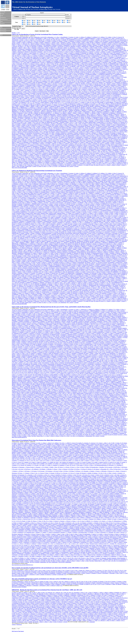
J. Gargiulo (36, 75)
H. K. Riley (51, 133)
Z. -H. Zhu (54, 166)
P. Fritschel (86, 73)
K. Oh (92, 119)
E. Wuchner (25, 163)
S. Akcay (57, 38)
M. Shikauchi (110, 141)
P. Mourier (25, 115)
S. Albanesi (67, 38)
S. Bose (86, 49)
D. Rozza (96, 134)
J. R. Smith (47, 143)
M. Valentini (49, 154)
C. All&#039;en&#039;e (89, 38)
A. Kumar (54, 97)
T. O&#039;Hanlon (98, 119)
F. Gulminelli (57, 81)
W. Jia (17, 90)
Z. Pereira (108, 125)
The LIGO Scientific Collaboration (20, 37)
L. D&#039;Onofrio (24, 67)
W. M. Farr (69, 70)
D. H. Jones (77, 90)
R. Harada (18, 83)
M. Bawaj (124, 43)
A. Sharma (53, 141)
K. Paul (52, 125)
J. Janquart (83, 89)
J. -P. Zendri (86, 165)
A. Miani (75, 111)
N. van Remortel (106, 155)
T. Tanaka (113, 147)
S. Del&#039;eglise (97, 63)
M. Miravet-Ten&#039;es (45, 113)
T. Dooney (44, 67)
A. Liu (27, 102)
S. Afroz (114, 37)
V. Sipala (123, 142)
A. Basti (114, 43)
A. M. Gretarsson (78, 79)
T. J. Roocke (34, 134)
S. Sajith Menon (57, 135)
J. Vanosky (80, 155)
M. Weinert (53, 161)
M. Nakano (87, 117)
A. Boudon (97, 49)
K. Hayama (95, 83)
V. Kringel (107, 95)
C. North (24, 119)
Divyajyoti (100, 66)
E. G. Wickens (113, 161)
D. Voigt (90, 158)
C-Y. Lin (102, 101)
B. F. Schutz (28, 139)
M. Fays (85, 70)
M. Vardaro (113, 155)
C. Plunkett (97, 127)
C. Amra (26, 39)
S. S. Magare (54, 105)
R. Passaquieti (109, 123)
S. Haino (45, 82)
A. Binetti (19, 47)
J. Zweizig (76, 166)
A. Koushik (74, 95)
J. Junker (122, 90)
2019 (54, 22)
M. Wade (23, 159)
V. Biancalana (105, 46)
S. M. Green (65, 79)
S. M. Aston (123, 41)
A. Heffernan (15, 85)
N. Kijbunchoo (22, 94)
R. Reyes (114, 131)
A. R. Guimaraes (43, 81)
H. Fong (114, 71)
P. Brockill (41, 50)
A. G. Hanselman (116, 82)
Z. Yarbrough (118, 163)
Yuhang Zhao (28, 166)
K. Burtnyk (26, 51)
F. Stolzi (97, 145)
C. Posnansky (20, 129)
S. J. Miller (112, 111)
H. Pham (61, 126)
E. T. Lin (107, 101)
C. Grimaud (120, 79)
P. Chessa (47, 57)
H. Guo (69, 81)
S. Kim (47, 94)
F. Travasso (87, 151)
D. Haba (33, 82)
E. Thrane (41, 150)
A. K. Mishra (63, 113)
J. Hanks (88, 82)
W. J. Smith (65, 143)
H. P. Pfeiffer (55, 126)
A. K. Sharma (60, 141)
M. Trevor (103, 151)
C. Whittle (106, 161)
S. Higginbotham (97, 85)
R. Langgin (81, 98)
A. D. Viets (27, 158)
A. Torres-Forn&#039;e (39, 151)
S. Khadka (87, 93)
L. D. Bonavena (20, 49)
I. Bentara (94, 45)
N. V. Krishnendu (115, 95)
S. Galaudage (33, 74)
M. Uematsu (96, 153)
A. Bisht (46, 47)
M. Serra (121, 139)
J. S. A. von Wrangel (106, 158)
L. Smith (53, 143)
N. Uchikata (72, 153)
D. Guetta (30, 81)
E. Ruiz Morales (113, 134)
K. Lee (76, 99)
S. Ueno (101, 153)
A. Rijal (42, 133)
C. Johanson (26, 90)
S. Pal (36, 122)
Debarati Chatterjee (65, 55)
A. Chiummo (99, 57)
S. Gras (30, 79)
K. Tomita (108, 150)
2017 (44, 22)
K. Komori (37, 95)
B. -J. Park (74, 123)
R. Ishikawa (119, 87)
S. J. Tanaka (107, 147)
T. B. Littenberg (22, 102)
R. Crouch (80, 61)
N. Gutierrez (22, 82)
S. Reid (80, 131)
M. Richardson (36, 133)
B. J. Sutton (78, 146)
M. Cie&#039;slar (35, 58)
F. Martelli (55, 107)
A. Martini (93, 107)
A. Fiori (55, 71)
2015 (34, 22)
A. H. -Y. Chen (114, 55)
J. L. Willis (52, 162)
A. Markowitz (39, 107)
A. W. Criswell (69, 61)
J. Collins (18, 59)
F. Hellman (21, 85)
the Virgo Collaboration (34, 37)
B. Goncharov (34, 78)
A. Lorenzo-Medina (108, 102)
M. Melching (77, 110)
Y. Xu (42, 163)
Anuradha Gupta (91, 81)
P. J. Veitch (48, 157)
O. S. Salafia (82, 135)
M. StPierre (102, 145)
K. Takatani (61, 147)
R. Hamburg (56, 82)
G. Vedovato (38, 157)
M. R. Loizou (74, 102)
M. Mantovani (84, 106)
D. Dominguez (15, 67)
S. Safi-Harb (35, 135)
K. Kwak (120, 97)
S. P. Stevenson (91, 145)
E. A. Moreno (97, 114)
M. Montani (70, 114)
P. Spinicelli (24, 145)
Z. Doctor (111, 66)
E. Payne (61, 125)
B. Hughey (31, 87)
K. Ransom (24, 131)
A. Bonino (51, 49)
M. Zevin (101, 165)
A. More (87, 114)
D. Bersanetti (33, 46)
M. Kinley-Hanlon (65, 94)
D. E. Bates (119, 43)
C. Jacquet (33, 89)
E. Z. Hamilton (63, 82)
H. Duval (100, 67)
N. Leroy (38, 101)
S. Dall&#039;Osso (34, 62)
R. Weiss (66, 161)
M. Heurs (79, 85)
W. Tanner (19, 149)
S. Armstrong (71, 41)
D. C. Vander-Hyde (120, 154)
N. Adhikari (94, 37)
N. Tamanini (90, 147)
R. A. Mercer (101, 110)
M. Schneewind (112, 138)
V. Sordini (88, 143)
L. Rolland (93, 133)
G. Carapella (76, 53)
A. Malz (37, 106)
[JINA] (5, 9)
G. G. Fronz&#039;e (101, 73)
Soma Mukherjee (72, 115)
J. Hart (65, 83)
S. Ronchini (28, 134)
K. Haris (38, 83)
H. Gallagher (44, 74)
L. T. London (81, 102)
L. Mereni (106, 110)
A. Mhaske (69, 111)
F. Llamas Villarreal (44, 102)
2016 (39, 22)
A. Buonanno (20, 51)
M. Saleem (102, 135)
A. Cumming (105, 61)
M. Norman (18, 119)
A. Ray (40, 131)
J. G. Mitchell (92, 113)
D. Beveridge (53, 46)
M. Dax (56, 63)
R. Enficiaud (80, 69)
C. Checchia (102, 55)
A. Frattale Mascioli (53, 73)
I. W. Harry (60, 83)
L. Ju (114, 90)
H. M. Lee (62, 99)
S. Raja (87, 130)
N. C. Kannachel (77, 91)
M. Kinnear (73, 94)
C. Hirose (123, 85)
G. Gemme (86, 75)
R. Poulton (26, 129)
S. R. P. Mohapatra (36, 114)
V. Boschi (81, 49)
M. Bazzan (39, 45)
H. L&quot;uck (71, 103)
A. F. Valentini (42, 154)
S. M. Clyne (85, 58)
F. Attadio (18, 42)
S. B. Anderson (38, 39)
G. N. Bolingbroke (118, 47)
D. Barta (74, 43)
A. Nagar (56, 117)
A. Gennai (91, 75)
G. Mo (24, 114)
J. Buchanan (111, 50)
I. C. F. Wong (111, 162)
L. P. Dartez (97, 62)
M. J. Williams (38, 162)
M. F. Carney (110, 53)
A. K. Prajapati (56, 129)
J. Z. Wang (68, 159)
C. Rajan (92, 130)
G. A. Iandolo (64, 87)
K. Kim (37, 94)
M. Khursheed (114, 93)
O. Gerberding (114, 75)
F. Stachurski (46, 145)
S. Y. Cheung (61, 57)
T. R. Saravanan (93, 137)
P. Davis (52, 63)
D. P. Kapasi (98, 91)
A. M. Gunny (64, 81)
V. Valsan (70, 154)
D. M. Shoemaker (33, 142)
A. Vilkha (40, 158)
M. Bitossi (51, 47)
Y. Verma (95, 157)
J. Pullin (19, 130)
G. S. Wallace (46, 159)
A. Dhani (110, 65)
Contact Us (2, 23)
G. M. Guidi (36, 81)
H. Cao (45, 53)
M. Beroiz (20, 46)
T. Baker (87, 42)
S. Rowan (82, 134)
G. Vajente (19, 154)
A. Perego (102, 125)
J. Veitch (43, 157)
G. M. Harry (54, 83)
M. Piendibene (111, 126)
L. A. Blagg (78, 47)
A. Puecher (14, 130)
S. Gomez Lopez (26, 78)
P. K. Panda (85, 122)
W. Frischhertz (80, 73)
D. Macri (37, 105)
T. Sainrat (50, 135)
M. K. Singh (97, 142)
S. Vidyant (21, 158)
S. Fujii (117, 73)
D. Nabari (45, 117)
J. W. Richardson (28, 133)
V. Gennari (97, 75)
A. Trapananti (81, 151)
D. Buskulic (39, 51)
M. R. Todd (78, 150)
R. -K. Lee (80, 99)
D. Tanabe (95, 147)
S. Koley (26, 95)
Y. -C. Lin (118, 101)
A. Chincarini (85, 57)
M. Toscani (53, 151)
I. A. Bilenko (118, 46)
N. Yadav (47, 163)
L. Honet (38, 86)
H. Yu (44, 165)
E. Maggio (67, 105)
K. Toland (91, 150)
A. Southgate (106, 143)
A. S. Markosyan (31, 107)
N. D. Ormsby (46, 121)
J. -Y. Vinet (60, 158)
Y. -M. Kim (52, 94)
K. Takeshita (73, 147)
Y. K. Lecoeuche (55, 99)
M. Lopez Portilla (99, 102)
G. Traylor (93, 151)
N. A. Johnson (39, 90)
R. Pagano (14, 122)
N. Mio (25, 113)
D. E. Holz (33, 86)
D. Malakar (116, 105)
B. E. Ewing (25, 70)
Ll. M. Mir (29, 113)
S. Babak (41, 42)
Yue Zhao (22, 166)
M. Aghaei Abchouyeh (21, 38)
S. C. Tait (30, 147)
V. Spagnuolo (118, 143)
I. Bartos (93, 43)
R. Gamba (55, 74)
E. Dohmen (124, 66)
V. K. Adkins (108, 37)
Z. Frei (60, 73)
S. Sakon (77, 135)
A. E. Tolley (97, 150)
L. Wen (77, 161)
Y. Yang (113, 163)
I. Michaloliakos (86, 111)
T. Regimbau (72, 131)
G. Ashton (96, 41)
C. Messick (42, 111)
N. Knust (97, 94)
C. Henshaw (74, 85)
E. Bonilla (39, 49)
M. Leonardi (26, 101)
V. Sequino (115, 139)
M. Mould (20, 115)
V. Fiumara (82, 71)
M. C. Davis (47, 63)
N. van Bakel (76, 154)
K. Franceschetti (27, 73)
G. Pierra (14, 127)
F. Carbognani (83, 53)
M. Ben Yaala (107, 45)
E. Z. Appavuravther (121, 39)
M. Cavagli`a (54, 54)
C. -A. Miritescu (55, 113)
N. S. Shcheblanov (96, 141)
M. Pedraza (71, 125)
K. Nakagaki (68, 117)
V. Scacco (59, 138)
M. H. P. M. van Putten (89, 155)
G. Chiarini (72, 57)
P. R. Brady (115, 49)
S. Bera (112, 45)
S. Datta (109, 62)
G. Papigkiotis (58, 123)
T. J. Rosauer (45, 134)
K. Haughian (82, 83)
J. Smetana (41, 143)
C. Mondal (58, 114)
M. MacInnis (118, 103)
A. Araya (28, 41)
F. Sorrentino (95, 143)
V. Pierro (19, 127)
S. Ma (102, 103)
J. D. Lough (29, 103)
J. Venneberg (62, 157)
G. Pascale (89, 123)
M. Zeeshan (73, 165)
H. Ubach (66, 153)
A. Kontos (50, 95)
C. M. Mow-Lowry (37, 115)
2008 (49, 20)
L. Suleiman (41, 146)
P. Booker (63, 49)
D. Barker (36, 43)
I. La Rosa (97, 98)
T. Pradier (50, 129)
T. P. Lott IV (23, 103)
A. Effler (35, 69)
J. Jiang (21, 90)
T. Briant (24, 50)
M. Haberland (39, 82)
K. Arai (23, 41)
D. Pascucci (95, 123)
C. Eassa (112, 67)
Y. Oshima (79, 121)
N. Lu (59, 103)
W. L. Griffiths (100, 79)
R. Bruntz (93, 50)
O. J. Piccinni (99, 126)
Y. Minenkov (20, 113)
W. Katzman (26, 93)
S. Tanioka (122, 147)
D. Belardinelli (66, 45)
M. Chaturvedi (82, 55)
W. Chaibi (91, 54)
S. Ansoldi (97, 39)
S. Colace (109, 58)
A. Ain (48, 38)
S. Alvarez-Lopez (119, 38)
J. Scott (45, 139)
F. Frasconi (45, 73)
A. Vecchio (31, 157)
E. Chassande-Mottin (49, 55)
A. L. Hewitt (85, 85)
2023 (24, 24)
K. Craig (39, 61)
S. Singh (107, 142)
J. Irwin (114, 87)
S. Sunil (68, 146)
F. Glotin (107, 77)
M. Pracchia (37, 129)
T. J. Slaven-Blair (35, 143)
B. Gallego (50, 74)
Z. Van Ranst (98, 155)
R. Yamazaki (88, 163)
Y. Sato (26, 138)
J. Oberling (55, 119)
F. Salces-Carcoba (90, 135)
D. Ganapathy (68, 74)
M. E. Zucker (70, 166)
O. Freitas (69, 73)
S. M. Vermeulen (102, 157)
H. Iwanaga (17, 89)
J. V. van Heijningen (54, 155)
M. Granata (19, 79)
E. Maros (45, 107)
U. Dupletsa (86, 67)
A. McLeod (48, 110)
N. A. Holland (26, 86)
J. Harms (49, 83)
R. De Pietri (67, 65)
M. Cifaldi (41, 58)
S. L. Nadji (50, 117)
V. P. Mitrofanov (104, 113)
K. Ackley (76, 37)
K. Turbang (50, 153)
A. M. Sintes (118, 142)
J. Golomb (19, 78)
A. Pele (76, 125)
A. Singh (86, 142)
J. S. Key (76, 93)
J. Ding (77, 66)
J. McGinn (27, 110)
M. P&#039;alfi (48, 122)
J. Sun (60, 146)
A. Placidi (74, 127)
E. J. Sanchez (32, 137)
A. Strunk (120, 145)
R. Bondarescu (28, 49)
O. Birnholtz (34, 47)
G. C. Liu (32, 102)
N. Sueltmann (34, 146)
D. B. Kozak (94, 95)
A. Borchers (69, 49)
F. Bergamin (118, 45)
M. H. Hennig (67, 85)
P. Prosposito (115, 129)
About (1, 21)
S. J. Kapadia (91, 91)
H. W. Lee (68, 99)
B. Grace (107, 78)
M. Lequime (33, 101)
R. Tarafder (50, 149)
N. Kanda (57, 91)
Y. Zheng (34, 166)
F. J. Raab (78, 130)
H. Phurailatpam (80, 126)
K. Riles (46, 133)
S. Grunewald (18, 81)
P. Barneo (47, 43)
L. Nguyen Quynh (73, 118)
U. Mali (16, 106)
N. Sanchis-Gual (54, 137)
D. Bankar (121, 42)
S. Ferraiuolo (27, 71)
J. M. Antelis (103, 39)
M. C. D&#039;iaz (121, 65)
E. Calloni (18, 53)
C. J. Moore (76, 114)
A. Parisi (70, 123)
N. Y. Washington (114, 159)
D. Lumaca (78, 103)
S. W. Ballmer (103, 42)
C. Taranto (55, 149)
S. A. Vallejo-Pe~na (57, 154)
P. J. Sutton (84, 146)
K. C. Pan (75, 122)
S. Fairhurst (53, 70)
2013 (24, 22)
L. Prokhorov (102, 129)
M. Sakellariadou (70, 135)
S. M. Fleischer (95, 71)
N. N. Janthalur (96, 89)
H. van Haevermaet (44, 155)
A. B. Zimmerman (62, 166)
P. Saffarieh (29, 135)
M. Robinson (82, 133)
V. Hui (43, 87)
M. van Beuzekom (84, 154)
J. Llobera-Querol (53, 102)
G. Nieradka (95, 118)
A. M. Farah (60, 70)
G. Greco (53, 79)
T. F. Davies (31, 63)
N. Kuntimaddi (99, 97)
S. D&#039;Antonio (75, 62)
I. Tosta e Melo (60, 151)
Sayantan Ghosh (25, 77)
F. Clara (51, 58)
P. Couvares (21, 61)
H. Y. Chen (14, 57)
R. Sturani (125, 145)
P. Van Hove (63, 155)
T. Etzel (124, 69)
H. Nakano (81, 117)
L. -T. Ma (98, 103)
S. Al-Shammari (105, 38)
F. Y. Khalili (93, 93)
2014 (29, 22)
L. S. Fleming (102, 71)
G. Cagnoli (96, 51)
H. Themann (84, 149)
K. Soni (80, 143)
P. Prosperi (108, 129)
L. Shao (49, 141)
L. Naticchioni (27, 118)
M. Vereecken (74, 157)
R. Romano (113, 133)
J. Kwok (14, 98)
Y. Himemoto (112, 85)
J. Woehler (92, 162)
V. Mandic (45, 106)
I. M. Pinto (43, 127)
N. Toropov (30, 151)
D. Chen (120, 55)
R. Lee (85, 99)
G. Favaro (75, 70)
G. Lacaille (19, 98)
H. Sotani (100, 143)
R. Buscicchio (32, 51)
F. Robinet (75, 133)
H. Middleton (106, 111)
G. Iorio (100, 87)
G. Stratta (108, 145)
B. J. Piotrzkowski (55, 127)
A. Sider (54, 142)
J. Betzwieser (46, 46)
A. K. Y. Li (73, 101)
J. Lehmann (112, 99)
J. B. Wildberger (121, 161)
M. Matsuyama (62, 109)
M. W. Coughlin (105, 59)
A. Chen (108, 55)
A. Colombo (30, 59)
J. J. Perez (113, 125)
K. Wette (88, 161)
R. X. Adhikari (101, 37)
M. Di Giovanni (51, 66)
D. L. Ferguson (119, 70)
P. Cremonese (62, 61)
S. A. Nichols (81, 118)
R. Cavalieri (60, 54)
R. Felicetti (106, 70)
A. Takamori (49, 147)
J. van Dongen (30, 155)
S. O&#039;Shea (72, 121)
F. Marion (120, 106)
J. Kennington (62, 93)
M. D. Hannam (99, 82)
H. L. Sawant (49, 138)
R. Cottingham (97, 59)
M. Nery (57, 118)
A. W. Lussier (92, 103)
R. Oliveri (122, 119)
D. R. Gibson (78, 77)
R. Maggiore (73, 105)
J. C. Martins (100, 107)
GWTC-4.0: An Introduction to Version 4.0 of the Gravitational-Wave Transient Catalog (37, 34)
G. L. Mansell (64, 106)
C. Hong (43, 86)
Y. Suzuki (94, 146)
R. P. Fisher (70, 71)
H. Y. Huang (121, 86)
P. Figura (51, 71)
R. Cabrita (71, 51)
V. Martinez (88, 107)
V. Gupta (124, 81)
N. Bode (100, 47)
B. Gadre (22, 74)
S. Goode (60, 78)
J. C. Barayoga (23, 43)
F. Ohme (118, 119)
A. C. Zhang (107, 165)
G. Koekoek (124, 94)
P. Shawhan (89, 141)
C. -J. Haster (76, 83)
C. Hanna (92, 82)
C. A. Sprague (30, 145)
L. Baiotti (73, 42)
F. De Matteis (32, 65)
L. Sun (64, 146)
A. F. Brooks (55, 50)
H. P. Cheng (42, 57)
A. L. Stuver (15, 146)
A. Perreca (17, 126)
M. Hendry (55, 85)
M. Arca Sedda (40, 41)
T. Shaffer (24, 141)
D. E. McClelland (97, 109)
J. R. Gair (27, 74)
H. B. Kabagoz (18, 91)
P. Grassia (35, 79)
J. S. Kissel (79, 94)
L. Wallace (52, 159)
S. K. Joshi (107, 90)
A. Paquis (65, 123)
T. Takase (55, 147)
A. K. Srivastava (38, 145)
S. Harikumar (32, 83)
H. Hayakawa (89, 83)
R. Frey (74, 73)
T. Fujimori (122, 73)
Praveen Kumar (60, 97)
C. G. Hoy (79, 86)
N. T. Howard (66, 86)
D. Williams (32, 162)
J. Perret (22, 126)
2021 (64, 22)
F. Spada (112, 143)
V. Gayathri (75, 75)
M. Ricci (14, 133)
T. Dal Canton (26, 62)
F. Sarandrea (86, 137)
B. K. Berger (124, 45)
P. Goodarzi (55, 78)
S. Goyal (102, 78)
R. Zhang (118, 165)
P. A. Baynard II (32, 45)
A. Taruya (61, 149)
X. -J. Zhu (49, 166)
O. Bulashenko (118, 50)
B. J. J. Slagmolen (19, 143)
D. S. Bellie (78, 45)
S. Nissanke (113, 118)
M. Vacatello (118, 153)
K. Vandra (36, 155)
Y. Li (90, 101)
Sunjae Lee (96, 99)
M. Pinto (48, 127)
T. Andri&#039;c (85, 39)
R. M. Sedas (56, 139)
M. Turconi (56, 153)
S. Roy (86, 134)
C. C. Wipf (82, 162)
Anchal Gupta (83, 81)
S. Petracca (43, 126)
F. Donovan (32, 67)
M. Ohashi (106, 119)
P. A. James (67, 89)
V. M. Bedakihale (46, 45)
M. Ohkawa (112, 119)
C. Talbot (78, 147)
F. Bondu (34, 49)
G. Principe (84, 129)
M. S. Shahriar (36, 141)
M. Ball (91, 42)
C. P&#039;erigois (120, 125)
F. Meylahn (64, 111)
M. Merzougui (28, 111)
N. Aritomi (59, 41)
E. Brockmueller (48, 50)
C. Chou (105, 57)
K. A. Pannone (121, 122)
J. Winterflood (76, 162)
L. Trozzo (18, 153)
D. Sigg (63, 142)
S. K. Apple (18, 41)
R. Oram (40, 121)
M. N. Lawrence (16, 99)
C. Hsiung (106, 86)
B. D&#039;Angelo (58, 62)
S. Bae (57, 42)
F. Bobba (95, 47)
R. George (107, 75)
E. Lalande (38, 98)
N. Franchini (35, 73)
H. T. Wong (105, 162)
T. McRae (54, 110)
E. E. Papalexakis (45, 123)
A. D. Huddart (25, 87)
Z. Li (93, 101)
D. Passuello (122, 123)
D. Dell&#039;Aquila (113, 63)
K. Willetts (25, 162)
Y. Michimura (99, 111)
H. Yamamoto (53, 163)
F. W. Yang (98, 163)
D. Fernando (20, 71)
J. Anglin (92, 39)
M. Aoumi (113, 39)
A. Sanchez (25, 137)
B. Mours (30, 115)
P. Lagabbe (24, 98)
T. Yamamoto (75, 163)
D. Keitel (57, 93)
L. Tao (24, 149)
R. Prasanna (68, 129)
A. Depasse (54, 65)
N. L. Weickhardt (46, 161)
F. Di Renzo (94, 66)
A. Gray (39, 79)
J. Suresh (73, 146)
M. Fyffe (17, 74)
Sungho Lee (90, 99)
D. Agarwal (119, 37)
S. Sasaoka (109, 137)
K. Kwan (125, 97)
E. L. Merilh (118, 110)
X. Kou (69, 95)
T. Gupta (119, 81)
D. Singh (91, 142)
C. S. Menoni (90, 110)
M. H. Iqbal (109, 87)
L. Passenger (116, 123)
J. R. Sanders (61, 137)
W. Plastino (91, 127)
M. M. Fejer (100, 70)
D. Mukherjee (53, 115)
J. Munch (117, 115)
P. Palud (67, 122)
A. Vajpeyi (25, 154)
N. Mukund (99, 115)
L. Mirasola (35, 113)
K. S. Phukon (73, 126)
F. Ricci (125, 131)
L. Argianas (54, 41)
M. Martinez (82, 107)
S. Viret (65, 158)
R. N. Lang (71, 98)
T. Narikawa (15, 118)
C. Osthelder (90, 121)
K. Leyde (67, 101)
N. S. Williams (46, 162)
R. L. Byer (49, 51)
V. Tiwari (72, 150)
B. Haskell (69, 83)
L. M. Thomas (114, 149)
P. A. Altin (111, 38)
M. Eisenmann (51, 69)
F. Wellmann (72, 161)
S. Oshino (84, 121)
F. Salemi (108, 135)
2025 (34, 24)
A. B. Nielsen (88, 118)
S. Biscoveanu (40, 47)
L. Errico (91, 69)
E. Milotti (124, 111)
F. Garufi (47, 75)
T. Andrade (63, 39)
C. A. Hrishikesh (86, 86)
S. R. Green (71, 79)
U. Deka (82, 63)
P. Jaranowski (108, 89)
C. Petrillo (49, 126)
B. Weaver (24, 161)
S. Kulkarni (37, 97)
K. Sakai (63, 135)
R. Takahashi (43, 147)
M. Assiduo (105, 41)
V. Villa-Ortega (46, 158)
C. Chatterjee (57, 55)
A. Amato (21, 39)
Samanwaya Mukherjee (62, 115)
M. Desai (85, 65)
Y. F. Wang (80, 159)
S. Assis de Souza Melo (114, 41)
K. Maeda (42, 105)
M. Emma (70, 69)
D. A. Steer (52, 145)
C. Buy (44, 51)
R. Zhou (44, 166)
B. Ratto (36, 131)
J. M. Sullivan (48, 146)
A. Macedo (112, 103)
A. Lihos (97, 101)
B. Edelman (20, 69)
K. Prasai (62, 129)
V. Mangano (52, 106)
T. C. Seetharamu (63, 139)
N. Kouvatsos (80, 95)
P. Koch (109, 94)
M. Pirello (62, 127)
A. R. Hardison (25, 83)
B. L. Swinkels (101, 146)
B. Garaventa (81, 74)
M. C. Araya (34, 41)
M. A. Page (20, 122)
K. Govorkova (96, 78)
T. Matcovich (45, 109)
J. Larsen (103, 98)
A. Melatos (70, 110)
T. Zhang (123, 165)
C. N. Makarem (109, 105)
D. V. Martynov (107, 107)
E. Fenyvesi (112, 70)
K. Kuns (94, 97)
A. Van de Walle (22, 155)
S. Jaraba (102, 89)
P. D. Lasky (118, 98)
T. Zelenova (79, 165)
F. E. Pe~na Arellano (83, 125)
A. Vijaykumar (33, 158)
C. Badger (53, 42)
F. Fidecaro (45, 71)
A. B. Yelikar (19, 165)
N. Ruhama (106, 134)
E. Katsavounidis (19, 93)
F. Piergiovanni (118, 126)
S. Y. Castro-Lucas (40, 54)
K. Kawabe (38, 93)
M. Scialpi (40, 139)
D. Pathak (18, 125)
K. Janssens (89, 89)
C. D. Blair (84, 47)
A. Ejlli (65, 69)
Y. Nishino (100, 118)
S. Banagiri (110, 42)
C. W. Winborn (68, 162)
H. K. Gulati (50, 81)
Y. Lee (101, 99)
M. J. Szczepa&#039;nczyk (115, 146)
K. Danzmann (83, 62)
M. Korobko (57, 95)
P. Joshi (102, 90)
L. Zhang (113, 165)
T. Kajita (24, 91)
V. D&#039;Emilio (40, 65)
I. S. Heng (60, 85)
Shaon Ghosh (32, 77)
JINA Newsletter (3, 29)
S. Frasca (40, 73)
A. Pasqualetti (102, 123)
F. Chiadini (67, 57)
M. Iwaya (22, 89)
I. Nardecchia (124, 117)
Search (1, 15)
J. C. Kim (33, 94)
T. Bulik (124, 50)
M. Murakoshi (26, 117)
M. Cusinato (117, 61)
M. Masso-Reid (20, 109)
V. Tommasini (115, 150)
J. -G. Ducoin (75, 67)
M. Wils (62, 162)
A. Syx (106, 146)
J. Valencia (36, 154)
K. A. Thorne (35, 150)
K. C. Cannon (40, 53)
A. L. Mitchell (85, 113)
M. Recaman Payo (63, 131)
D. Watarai (121, 159)
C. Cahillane (102, 51)
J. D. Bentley (100, 45)
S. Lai (34, 98)
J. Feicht (95, 70)
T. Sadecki (18, 135)
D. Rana (14, 131)
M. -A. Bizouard (58, 47)
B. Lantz (87, 98)
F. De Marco (20, 65)
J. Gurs (17, 82)
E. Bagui (68, 42)
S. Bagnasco (63, 42)
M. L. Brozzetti (76, 50)
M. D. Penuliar (96, 125)
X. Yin (24, 165)
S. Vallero (65, 154)
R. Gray (48, 79)
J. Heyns (91, 85)
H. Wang (63, 159)
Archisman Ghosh (16, 77)
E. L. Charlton (34, 55)
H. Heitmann (124, 83)
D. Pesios (38, 126)
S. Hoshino (48, 86)
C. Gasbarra (58, 75)
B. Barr (57, 43)
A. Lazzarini (34, 99)
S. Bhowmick (98, 46)
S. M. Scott (49, 139)
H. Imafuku (84, 87)
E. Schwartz (34, 139)
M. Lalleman (45, 98)
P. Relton (92, 131)
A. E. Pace (124, 121)
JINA (1, 27)
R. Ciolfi (47, 58)
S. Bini (24, 47)
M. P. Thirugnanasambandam (104, 149)
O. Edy (30, 69)
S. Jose (98, 90)
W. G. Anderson (47, 39)
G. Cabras (65, 51)
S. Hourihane (59, 86)
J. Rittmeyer (63, 133)
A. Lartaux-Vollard (110, 98)
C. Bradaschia (109, 49)
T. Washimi (106, 159)
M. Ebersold (117, 67)
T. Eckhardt (123, 67)
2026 (39, 24)
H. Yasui (124, 163)
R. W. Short (40, 142)
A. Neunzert (62, 118)
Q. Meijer (65, 110)
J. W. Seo (110, 139)
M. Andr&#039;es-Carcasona (74, 39)
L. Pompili (113, 127)
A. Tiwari (57, 150)
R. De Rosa (73, 65)
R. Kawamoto (45, 93)
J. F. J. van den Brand (100, 154)
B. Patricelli (33, 125)
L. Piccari (92, 126)
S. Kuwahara (114, 97)
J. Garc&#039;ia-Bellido (90, 74)
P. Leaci (45, 99)
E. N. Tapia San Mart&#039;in (39, 149)
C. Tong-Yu (17, 151)
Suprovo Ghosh (48, 77)
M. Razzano (52, 131)
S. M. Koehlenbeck (116, 94)
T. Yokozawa (36, 165)
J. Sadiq (24, 135)
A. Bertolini (40, 46)
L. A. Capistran (51, 53)
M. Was (101, 159)
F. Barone (53, 43)
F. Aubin (23, 42)
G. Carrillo (122, 53)
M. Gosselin (77, 78)
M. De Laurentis (88, 63)
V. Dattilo (114, 62)
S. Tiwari (67, 150)
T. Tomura (121, 150)
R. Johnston (66, 90)
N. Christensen (118, 57)
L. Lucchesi (64, 103)
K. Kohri (14, 95)
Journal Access (3, 17)
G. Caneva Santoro (31, 53)
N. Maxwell (76, 109)
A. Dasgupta (104, 62)
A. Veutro (114, 157)
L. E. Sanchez (46, 137)
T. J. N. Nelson (50, 118)
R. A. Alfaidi (74, 38)
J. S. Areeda (47, 41)
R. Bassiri (109, 43)
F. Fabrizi (38, 70)
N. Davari (125, 62)
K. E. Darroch (91, 62)
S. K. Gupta (113, 81)
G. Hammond (70, 82)
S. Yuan (48, 165)
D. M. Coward (28, 61)
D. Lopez (92, 102)
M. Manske (77, 106)
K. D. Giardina (71, 77)
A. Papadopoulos (36, 123)
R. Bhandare (72, 46)
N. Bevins (66, 46)
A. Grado (112, 78)
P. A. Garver (52, 75)
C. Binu (28, 47)
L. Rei (76, 131)
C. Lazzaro (39, 99)
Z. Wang (86, 159)
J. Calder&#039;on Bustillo (117, 51)
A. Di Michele (72, 66)
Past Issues (2, 13)
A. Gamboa (61, 74)
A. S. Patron (39, 125)
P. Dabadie (122, 61)
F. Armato (65, 41)
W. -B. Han (77, 82)
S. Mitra (98, 113)
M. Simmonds (74, 142)
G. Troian (122, 151)
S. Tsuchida (38, 153)
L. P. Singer (81, 142)
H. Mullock (111, 115)
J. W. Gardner (22, 75)
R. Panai (80, 122)
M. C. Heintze (107, 83)
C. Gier (90, 77)
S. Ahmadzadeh (38, 38)
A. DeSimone (97, 65)
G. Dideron (19, 66)
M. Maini (92, 105)
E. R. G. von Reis (96, 158)
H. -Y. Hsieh (100, 86)
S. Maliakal (21, 106)
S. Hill (107, 85)
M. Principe (90, 129)
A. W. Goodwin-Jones (68, 78)
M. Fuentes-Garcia (110, 73)
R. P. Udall (84, 153)
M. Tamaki (83, 147)
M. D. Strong (114, 145)
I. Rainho (83, 130)
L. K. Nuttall (43, 119)
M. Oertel (69, 119)
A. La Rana (92, 98)
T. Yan (93, 163)
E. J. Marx (113, 107)
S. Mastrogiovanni (37, 109)
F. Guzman (28, 82)
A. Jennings (124, 89)
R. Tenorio (77, 149)
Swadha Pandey (100, 122)
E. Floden (108, 71)
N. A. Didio (26, 66)
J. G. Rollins (99, 133)
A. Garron (41, 75)
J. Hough (54, 86)
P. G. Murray (34, 117)
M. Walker (39, 159)
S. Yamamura (82, 163)
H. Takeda (66, 147)
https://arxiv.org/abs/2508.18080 (19, 167)
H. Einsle (45, 69)
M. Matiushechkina (53, 109)
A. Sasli (114, 137)
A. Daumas (119, 62)
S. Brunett (82, 50)
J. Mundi (122, 115)
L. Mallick (31, 106)
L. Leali (49, 99)
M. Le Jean (123, 99)
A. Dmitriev (106, 66)
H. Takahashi (36, 147)
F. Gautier (69, 75)
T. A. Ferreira (39, 71)
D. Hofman (20, 86)
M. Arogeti (82, 41)
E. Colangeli (115, 58)
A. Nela (39, 118)
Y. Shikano (104, 141)
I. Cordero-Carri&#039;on (65, 59)
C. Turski (61, 153)
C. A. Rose (51, 134)
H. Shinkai (122, 141)
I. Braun (19, 50)
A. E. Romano (106, 133)
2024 (29, 24)
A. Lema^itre (15, 101)
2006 (39, 20)
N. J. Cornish (80, 59)
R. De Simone (104, 65)
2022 (69, 22)
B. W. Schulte (21, 139)
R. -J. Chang (23, 55)
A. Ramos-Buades (123, 130)
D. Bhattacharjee (84, 46)
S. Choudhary (110, 57)
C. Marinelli (104, 106)
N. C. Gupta (103, 81)
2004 (29, 20)
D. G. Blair (90, 47)
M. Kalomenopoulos (42, 91)
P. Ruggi (101, 134)
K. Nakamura (75, 117)
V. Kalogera (34, 91)
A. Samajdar (19, 137)
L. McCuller (112, 109)
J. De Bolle (61, 63)
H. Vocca (85, 158)
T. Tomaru (103, 150)
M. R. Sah (41, 135)
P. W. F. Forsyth (19, 73)
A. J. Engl (86, 69)
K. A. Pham (66, 126)
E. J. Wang (58, 159)
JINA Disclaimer (3, 31)
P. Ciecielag (27, 58)
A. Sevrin (19, 141)
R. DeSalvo (90, 65)
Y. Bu (102, 50)
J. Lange (76, 98)
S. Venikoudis (55, 157)
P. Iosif (104, 87)
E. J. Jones (88, 90)
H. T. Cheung (54, 57)
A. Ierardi (75, 87)
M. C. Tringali (109, 151)
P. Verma (91, 157)
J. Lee (72, 99)
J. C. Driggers (68, 67)
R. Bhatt (78, 46)
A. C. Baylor (25, 45)
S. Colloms (23, 59)
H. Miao (80, 111)
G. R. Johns (33, 90)
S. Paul (56, 125)
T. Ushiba (112, 153)
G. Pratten (78, 129)
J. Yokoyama (30, 165)
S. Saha (46, 135)
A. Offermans (75, 119)
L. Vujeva (114, 158)
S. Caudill (48, 54)
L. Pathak (23, 125)
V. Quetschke (65, 130)
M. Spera (18, 145)
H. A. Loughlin (36, 103)
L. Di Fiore (37, 66)
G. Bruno (88, 50)
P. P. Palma (55, 122)
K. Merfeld (112, 110)
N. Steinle (57, 145)
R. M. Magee (61, 105)
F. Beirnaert (54, 45)
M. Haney (82, 82)
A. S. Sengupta (92, 139)
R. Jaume (114, 89)
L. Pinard (38, 127)
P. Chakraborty (98, 54)
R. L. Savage (36, 138)
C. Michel (92, 111)
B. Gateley (64, 75)
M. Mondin (64, 114)
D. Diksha (65, 66)
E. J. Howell (73, 86)
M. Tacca (19, 147)
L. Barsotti (62, 43)
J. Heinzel (118, 83)
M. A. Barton (87, 43)
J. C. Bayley (18, 45)
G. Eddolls (14, 69)
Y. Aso (100, 41)
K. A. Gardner (29, 75)
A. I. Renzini (97, 131)
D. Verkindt (80, 157)
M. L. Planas (85, 127)
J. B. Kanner (84, 91)
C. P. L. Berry (26, 46)
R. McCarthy (89, 109)
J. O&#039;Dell (63, 119)
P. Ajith (52, 38)
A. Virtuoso (70, 158)
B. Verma (86, 157)
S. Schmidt (99, 138)
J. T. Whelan (94, 161)
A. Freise (64, 73)
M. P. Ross (67, 134)
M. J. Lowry (55, 103)
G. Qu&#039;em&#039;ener (54, 130)
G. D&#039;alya (49, 62)
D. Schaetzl (65, 138)
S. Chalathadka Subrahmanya (117, 54)
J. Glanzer (101, 77)
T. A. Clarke (67, 58)
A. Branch (121, 49)
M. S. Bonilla (45, 49)
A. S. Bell (72, 45)
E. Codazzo (96, 58)
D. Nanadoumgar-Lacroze (97, 117)
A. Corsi (86, 59)
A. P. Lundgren (84, 103)
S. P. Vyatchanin (120, 158)
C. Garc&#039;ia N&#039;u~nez (105, 74)
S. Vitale (75, 158)
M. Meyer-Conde (57, 111)
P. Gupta (108, 81)
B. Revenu (109, 131)
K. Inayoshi (90, 87)
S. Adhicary (82, 37)
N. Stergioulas (78, 145)
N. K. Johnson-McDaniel (49, 90)
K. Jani (78, 89)
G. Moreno (103, 114)
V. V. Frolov (92, 73)
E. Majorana (102, 105)
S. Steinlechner (71, 145)
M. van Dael (92, 154)
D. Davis (37, 63)
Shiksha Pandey (92, 122)
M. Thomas (121, 149)
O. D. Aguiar (31, 38)
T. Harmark (43, 83)
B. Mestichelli (49, 111)
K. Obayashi (50, 119)
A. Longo (87, 102)
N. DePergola (60, 65)
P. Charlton (40, 55)
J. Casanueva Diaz (25, 54)
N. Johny (72, 90)
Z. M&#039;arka (23, 107)
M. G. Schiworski (86, 138)
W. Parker (84, 123)
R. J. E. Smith (58, 143)
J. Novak (29, 119)
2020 (59, 22)
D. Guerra (24, 81)
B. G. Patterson (46, 125)
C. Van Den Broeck (110, 154)
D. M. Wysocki (32, 163)
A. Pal (33, 122)
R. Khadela (81, 93)
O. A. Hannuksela (107, 82)
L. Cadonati (90, 51)
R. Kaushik (32, 93)
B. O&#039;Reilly (33, 121)
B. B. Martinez (75, 107)
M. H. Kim (42, 94)
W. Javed (119, 89)
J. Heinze (113, 83)
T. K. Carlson (103, 53)
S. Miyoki (19, 114)
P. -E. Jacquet (39, 89)
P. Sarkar (104, 137)
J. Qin (45, 130)
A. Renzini (103, 131)
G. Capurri (70, 53)
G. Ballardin (97, 42)
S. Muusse (39, 117)
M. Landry (59, 98)
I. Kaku (29, 91)
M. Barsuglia (68, 43)
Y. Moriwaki (116, 114)
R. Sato (22, 138)
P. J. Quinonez (72, 130)
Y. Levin (63, 101)
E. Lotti (18, 103)
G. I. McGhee (21, 110)
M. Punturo (24, 130)
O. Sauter (31, 138)
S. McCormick (104, 109)
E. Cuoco (111, 61)
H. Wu (20, 163)
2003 (24, 20)
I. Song (75, 143)
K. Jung (118, 90)
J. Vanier (68, 155)
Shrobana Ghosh (40, 77)
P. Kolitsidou (32, 95)
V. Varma (19, 157)
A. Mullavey (105, 115)
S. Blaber (65, 47)
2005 (34, 20)
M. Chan (17, 55)
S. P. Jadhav (52, 89)
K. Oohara (26, 121)
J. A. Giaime (64, 77)
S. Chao (28, 55)
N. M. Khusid (121, 93)
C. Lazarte (27, 99)
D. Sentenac (99, 139)
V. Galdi (39, 74)
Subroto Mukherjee (81, 115)
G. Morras (121, 114)
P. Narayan (117, 117)
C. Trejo (98, 151)
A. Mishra (68, 113)
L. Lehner (118, 99)
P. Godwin (117, 77)
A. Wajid (35, 159)
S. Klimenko (85, 94)
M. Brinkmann (34, 50)
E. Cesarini (86, 54)
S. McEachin (118, 109)
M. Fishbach (64, 71)
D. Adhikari (88, 37)
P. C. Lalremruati (52, 98)
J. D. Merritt (22, 111)
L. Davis (41, 63)
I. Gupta (97, 81)
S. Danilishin (67, 62)
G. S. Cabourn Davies (57, 51)
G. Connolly (44, 59)
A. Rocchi (87, 133)
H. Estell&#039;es (117, 69)
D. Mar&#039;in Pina (112, 106)
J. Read (57, 131)
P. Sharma (66, 141)
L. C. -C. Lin (112, 101)
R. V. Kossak (63, 95)
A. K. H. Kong (44, 95)
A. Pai (24, 122)
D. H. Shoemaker (24, 142)
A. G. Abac (56, 37)
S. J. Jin (13, 90)
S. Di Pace (82, 66)
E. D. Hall (50, 82)
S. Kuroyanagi (107, 97)
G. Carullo (17, 54)
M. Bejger (59, 45)
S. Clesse (79, 58)
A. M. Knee (92, 94)
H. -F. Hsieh (94, 86)
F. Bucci (106, 50)
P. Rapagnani (30, 131)
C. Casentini (33, 54)
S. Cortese (90, 59)
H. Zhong (39, 166)
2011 (64, 20)
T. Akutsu (62, 38)
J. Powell (31, 129)
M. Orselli (52, 121)
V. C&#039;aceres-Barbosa (80, 51)
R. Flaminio (88, 71)
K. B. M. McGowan (35, 110)
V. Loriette (116, 102)
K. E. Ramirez (106, 130)
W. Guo (73, 81)
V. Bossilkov (92, 49)
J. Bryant (98, 50)
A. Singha (112, 142)
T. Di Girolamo (59, 66)
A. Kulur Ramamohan (46, 97)
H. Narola (20, 118)
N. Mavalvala (69, 109)
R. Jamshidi (74, 89)
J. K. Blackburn (71, 47)
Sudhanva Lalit (21, 9)
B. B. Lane (65, 98)
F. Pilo (33, 127)
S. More (92, 114)
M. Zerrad (96, 165)
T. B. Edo (26, 69)
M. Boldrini (111, 47)
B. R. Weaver (18, 161)
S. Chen (19, 57)
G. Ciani (22, 58)
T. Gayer (81, 75)
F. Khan (99, 93)
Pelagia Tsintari (44, 9)
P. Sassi (118, 137)
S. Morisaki (109, 114)
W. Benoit (89, 45)
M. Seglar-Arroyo (72, 139)
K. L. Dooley (39, 67)
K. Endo (75, 69)
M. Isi (124, 87)
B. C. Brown (62, 50)
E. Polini (109, 127)
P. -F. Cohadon (103, 58)
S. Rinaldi (57, 133)
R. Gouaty (83, 78)
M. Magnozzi (80, 105)
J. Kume (89, 97)
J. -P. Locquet (67, 102)
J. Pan (70, 122)
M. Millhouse (118, 111)
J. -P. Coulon (120, 59)
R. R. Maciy (125, 103)
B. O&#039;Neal (19, 121)
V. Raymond (46, 131)
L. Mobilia (28, 114)
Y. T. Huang (18, 87)
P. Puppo (30, 130)
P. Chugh (17, 58)
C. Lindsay (124, 101)
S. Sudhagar (28, 146)
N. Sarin (99, 137)
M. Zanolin (67, 165)
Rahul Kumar (76, 97)
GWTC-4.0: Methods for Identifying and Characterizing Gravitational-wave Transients (37, 170)
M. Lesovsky (44, 101)
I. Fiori (59, 71)
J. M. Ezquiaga (32, 70)
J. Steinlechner (63, 145)
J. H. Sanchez (39, 137)
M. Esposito (103, 69)
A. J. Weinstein (59, 161)
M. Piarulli (87, 126)
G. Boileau (105, 47)
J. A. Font (118, 71)
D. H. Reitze (86, 131)
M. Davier (25, 63)
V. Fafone (48, 70)
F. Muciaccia (46, 115)
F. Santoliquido (78, 137)
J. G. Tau (72, 149)
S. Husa (47, 87)
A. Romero (118, 133)
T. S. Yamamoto (67, 163)
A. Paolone (29, 123)
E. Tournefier (67, 151)
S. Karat (103, 91)
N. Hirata (118, 85)
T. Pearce (65, 125)
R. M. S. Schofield (121, 138)
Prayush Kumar (68, 97)
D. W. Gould (89, 78)
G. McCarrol (82, 109)
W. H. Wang (75, 159)
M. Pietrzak (24, 127)
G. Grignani (114, 79)
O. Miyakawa (119, 113)
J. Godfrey (111, 77)
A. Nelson (44, 118)
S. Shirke (17, 142)
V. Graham (117, 78)
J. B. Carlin (96, 53)
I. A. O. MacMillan (24, 105)
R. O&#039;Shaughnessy (62, 121)
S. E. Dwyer (106, 67)
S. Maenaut (48, 105)
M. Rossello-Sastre (74, 134)
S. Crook (75, 61)
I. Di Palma (88, 66)
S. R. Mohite (44, 114)
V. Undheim (107, 153)
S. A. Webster (38, 161)
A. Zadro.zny (61, 165)
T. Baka (83, 42)
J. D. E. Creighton (46, 61)
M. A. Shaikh (43, 141)
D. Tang (118, 147)
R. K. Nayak (34, 118)
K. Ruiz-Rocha (121, 134)
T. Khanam (108, 93)
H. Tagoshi (24, 147)
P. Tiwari (62, 150)
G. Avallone (35, 42)
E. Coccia (91, 58)
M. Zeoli (91, 165)
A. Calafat (108, 51)
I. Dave (13, 63)
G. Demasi (26, 65)
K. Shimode (117, 141)
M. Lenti (21, 101)
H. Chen (125, 55)
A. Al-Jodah (80, 38)
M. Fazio (90, 70)
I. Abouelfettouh (63, 37)
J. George (102, 75)
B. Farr (65, 70)
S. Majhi (97, 105)
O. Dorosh (56, 67)
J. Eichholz (40, 69)
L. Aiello (44, 38)
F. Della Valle (122, 63)
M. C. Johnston (59, 90)
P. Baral (18, 43)
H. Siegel (59, 142)
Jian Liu (37, 102)
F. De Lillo (105, 63)
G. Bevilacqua (60, 46)
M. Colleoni (122, 58)
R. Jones (94, 90)
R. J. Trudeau (24, 153)
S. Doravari (50, 67)
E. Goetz (14, 78)
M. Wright (123, 162)
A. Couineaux (112, 59)
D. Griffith (94, 79)
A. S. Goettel (123, 77)
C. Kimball (58, 94)
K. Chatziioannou (95, 55)
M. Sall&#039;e (115, 135)
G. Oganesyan (82, 119)
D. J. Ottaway (100, 121)
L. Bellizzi (83, 45)
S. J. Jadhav (46, 89)
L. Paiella (29, 122)
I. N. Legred (106, 99)
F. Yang (103, 163)
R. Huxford (52, 87)
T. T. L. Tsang (31, 153)
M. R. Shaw (83, 141)
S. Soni (84, 143)
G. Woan (87, 162)
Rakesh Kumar (83, 97)
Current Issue (2, 11)
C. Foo (123, 71)
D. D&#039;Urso (94, 67)
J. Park (79, 123)
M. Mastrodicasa (28, 109)
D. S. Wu (16, 163)
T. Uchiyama (79, 153)
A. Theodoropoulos (91, 149)
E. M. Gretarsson (87, 79)
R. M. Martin (68, 107)
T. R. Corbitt (55, 59)
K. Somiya (70, 143)
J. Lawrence (124, 98)
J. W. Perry (32, 126)
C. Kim (28, 94)
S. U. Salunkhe (122, 135)
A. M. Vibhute (120, 157)
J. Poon (118, 127)
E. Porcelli (123, 127)
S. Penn (90, 125)
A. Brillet (28, 50)
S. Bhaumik (91, 46)
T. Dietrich (31, 66)
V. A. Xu (39, 163)
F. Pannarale (114, 122)
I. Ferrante (32, 71)
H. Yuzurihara (54, 165)
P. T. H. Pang (108, 122)
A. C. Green (58, 79)
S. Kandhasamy (64, 91)
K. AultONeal (29, 42)
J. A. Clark (56, 58)
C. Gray (44, 79)
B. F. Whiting (100, 161)
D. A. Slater (27, 143)
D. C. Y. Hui (38, 87)
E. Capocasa (59, 53)
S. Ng (67, 118)
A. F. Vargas (119, 155)
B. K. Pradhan (43, 129)
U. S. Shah (29, 141)
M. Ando (58, 39)
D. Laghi (30, 98)
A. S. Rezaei (120, 131)
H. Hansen (123, 82)
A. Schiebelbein (77, 138)
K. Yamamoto (60, 163)
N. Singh (102, 142)
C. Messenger (36, 111)
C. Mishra (74, 113)
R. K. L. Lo (61, 102)
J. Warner (97, 159)
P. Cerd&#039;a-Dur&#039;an (76, 54)
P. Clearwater (74, 58)
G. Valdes (30, 154)
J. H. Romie (22, 134)
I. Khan (103, 93)
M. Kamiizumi (51, 91)
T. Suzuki (89, 146)
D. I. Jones (83, 90)
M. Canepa (24, 53)
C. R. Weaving (30, 161)
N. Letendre (50, 101)
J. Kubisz (27, 97)
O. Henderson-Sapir (47, 85)
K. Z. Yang (108, 163)
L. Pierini (125, 126)
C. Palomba (61, 122)
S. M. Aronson (89, 41)
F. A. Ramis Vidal (114, 130)
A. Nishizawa (107, 118)
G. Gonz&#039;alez (47, 78)
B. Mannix (57, 106)
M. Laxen (22, 99)
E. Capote (64, 53)
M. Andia (53, 39)
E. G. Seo (105, 139)
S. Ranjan (18, 131)
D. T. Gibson (85, 77)
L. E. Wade (17, 159)
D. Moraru (82, 114)
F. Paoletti (23, 123)
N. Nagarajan (62, 117)
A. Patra (28, 125)
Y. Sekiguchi (80, 139)
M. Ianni (70, 87)
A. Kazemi (51, 93)
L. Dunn (81, 67)
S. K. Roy (91, 134)
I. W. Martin (61, 107)
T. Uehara (90, 153)
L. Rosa (40, 134)
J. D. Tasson (67, 149)
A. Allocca (98, 38)
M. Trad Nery (74, 151)
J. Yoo (41, 165)
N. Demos (48, 65)
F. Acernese (70, 37)
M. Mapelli (90, 106)
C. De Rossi (79, 65)
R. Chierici (78, 57)
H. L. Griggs (108, 79)
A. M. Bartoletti (80, 43)
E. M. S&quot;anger (69, 137)
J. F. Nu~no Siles (35, 119)
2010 (59, 20)
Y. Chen (24, 57)
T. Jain (56, 89)
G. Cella (66, 54)
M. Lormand (122, 102)
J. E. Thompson (20, 150)
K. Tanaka (101, 147)
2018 (49, 22)
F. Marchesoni (97, 106)
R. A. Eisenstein (59, 69)
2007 (44, 20)
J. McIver (43, 110)
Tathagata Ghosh (57, 77)
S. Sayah (55, 138)
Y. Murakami (20, 117)
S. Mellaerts (83, 110)
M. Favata (80, 70)
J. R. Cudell (93, 61)
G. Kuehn (32, 97)
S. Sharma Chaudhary (74, 141)
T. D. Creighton (54, 61)
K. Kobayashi (103, 94)
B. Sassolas (123, 137)
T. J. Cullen (99, 61)
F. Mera (95, 110)
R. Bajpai (78, 42)
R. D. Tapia (29, 149)
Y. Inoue (96, 87)
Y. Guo (77, 81)
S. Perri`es (27, 126)
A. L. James (62, 89)
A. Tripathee (116, 151)
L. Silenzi (68, 142)
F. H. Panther (18, 123)
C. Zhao (17, 166)
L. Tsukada (44, 153)
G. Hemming (39, 85)
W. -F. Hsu (111, 86)
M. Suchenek (21, 146)
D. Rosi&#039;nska (59, 134)
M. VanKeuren (74, 155)
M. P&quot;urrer (36, 130)
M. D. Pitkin (68, 127)
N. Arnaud (77, 41)
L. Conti (49, 59)
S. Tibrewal (47, 150)
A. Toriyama (24, 151)
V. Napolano (112, 117)
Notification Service (4, 19)
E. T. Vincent (54, 158)
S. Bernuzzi (14, 46)
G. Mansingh (71, 106)
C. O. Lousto (44, 103)
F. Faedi (43, 70)
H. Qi (42, 130)
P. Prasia (73, 129)
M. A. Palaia (41, 122)
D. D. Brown (69, 50)
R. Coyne (34, 61)
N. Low (49, 103)
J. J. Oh (88, 119)
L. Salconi (97, 135)
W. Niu (124, 118)
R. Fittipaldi (76, 71)
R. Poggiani (103, 127)
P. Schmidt (93, 138)
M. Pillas (29, 127)
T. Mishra (79, 113)
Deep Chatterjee (74, 55)
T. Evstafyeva (18, 70)
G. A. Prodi (96, 129)
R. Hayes (101, 83)
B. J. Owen (119, 121)
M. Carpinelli (117, 53)
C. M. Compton (37, 59)
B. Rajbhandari (98, 130)
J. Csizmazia (87, 61)
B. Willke (58, 162)
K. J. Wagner (29, 159)
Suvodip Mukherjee (91, 115)
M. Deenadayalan (69, 63)
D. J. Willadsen (19, 162)
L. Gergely (120, 75)
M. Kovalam (87, 95)
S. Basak (98, 43)
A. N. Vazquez (25, 157)
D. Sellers (86, 139)
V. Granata (25, 79)
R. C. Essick (109, 69)
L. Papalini (52, 123)
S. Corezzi (73, 59)
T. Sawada (42, 138)
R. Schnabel (105, 138)
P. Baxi (13, 45)
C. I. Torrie (47, 151)
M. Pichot (104, 126)
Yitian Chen (36, 57)
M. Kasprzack (115, 91)
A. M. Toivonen (85, 150)
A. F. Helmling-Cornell (29, 85)
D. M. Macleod (15, 105)
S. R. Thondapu (28, 150)
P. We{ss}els (82, 161)
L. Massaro (119, 107)
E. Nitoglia (119, 118)
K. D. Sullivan (55, 146)
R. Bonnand (58, 49)
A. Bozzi (103, 49)
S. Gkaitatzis (96, 77)
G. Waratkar (91, 159)
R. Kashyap (108, 91)
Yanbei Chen (29, 57)
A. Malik (27, 106)
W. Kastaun (121, 91)
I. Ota (95, 121)
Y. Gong (40, 78)
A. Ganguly (74, 74)
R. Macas (107, 103)
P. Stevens (85, 145)
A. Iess (79, 87)
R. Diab (115, 65)
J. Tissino (52, 150)
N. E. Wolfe (98, 162)
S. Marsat (50, 107)
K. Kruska (21, 97)
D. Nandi (106, 117)
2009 (54, 20)
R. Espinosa (97, 69)
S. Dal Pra (42, 62)
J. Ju (111, 90)
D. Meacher (59, 110)
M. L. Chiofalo (92, 57)
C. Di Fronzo (44, 66)
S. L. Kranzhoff (101, 95)
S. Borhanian (75, 49)
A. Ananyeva (31, 39)
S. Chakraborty (105, 54)
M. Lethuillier (57, 101)
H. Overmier (113, 121)
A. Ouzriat (106, 121)
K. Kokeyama (20, 95)
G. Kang (70, 91)
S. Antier (109, 39)
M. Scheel (71, 138)
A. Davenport (19, 63)
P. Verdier (68, 157)
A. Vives (80, 158)
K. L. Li (78, 101)
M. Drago (62, 67)
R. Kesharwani (70, 93)
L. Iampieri (58, 87)
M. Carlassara (90, 53)
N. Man (41, 106)
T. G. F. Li (83, 101)
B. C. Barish (31, 43)
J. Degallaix (76, 63)
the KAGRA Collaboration (46, 37)
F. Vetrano (109, 157)
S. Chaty (88, 55)
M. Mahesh (86, 105)
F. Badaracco (47, 42)
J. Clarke (61, 58)
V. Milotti (14, 113)
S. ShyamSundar (48, 142)
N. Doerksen (118, 66)
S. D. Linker (15, 102)
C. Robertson (69, 133)
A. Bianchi (111, 46)
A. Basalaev (103, 43)
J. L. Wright (118, 162)
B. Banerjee (116, 42)
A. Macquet (32, 105)
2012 (69, 20)
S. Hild (103, 85)
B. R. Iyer (27, 89)
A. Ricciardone (20, 133)
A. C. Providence (122, 129)
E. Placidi (79, 127)
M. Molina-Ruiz (51, 114)
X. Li (87, 101)
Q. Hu (116, 86)
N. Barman (42, 43)
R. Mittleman (112, 113)
